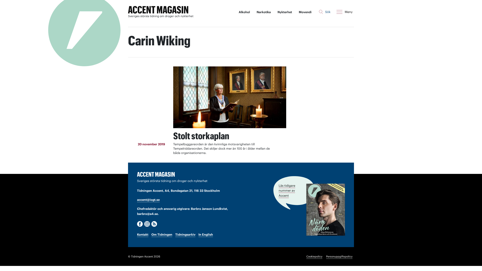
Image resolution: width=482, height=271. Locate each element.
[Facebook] (140, 224)
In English (205, 234)
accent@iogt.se (148, 200)
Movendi (305, 12)
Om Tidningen (161, 234)
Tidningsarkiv (185, 234)
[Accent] (156, 174)
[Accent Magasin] (158, 10)
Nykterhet (285, 12)
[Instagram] (147, 224)
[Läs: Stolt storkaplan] (229, 97)
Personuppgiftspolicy (339, 256)
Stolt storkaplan (201, 136)
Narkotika (264, 12)
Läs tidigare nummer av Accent (287, 190)
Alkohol (244, 12)
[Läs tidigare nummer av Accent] (325, 209)
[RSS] (154, 224)
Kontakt (142, 234)
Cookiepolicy (314, 256)
